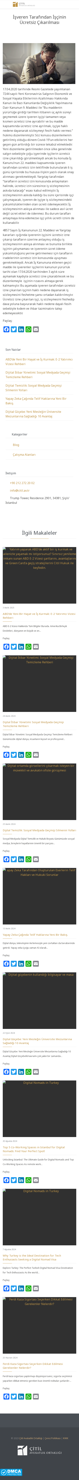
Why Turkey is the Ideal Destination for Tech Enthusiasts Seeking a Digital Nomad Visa (32, 1257)
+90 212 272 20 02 (20, 483)
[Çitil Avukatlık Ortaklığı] (24, 4)
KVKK (65, 1438)
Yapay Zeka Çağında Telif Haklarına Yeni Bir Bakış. (35, 934)
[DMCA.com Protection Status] (39, 1472)
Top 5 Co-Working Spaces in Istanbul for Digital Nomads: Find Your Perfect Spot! (34, 1149)
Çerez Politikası (53, 1438)
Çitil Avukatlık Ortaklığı (30, 1438)
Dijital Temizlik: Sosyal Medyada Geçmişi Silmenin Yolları (39, 830)
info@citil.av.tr (18, 490)
